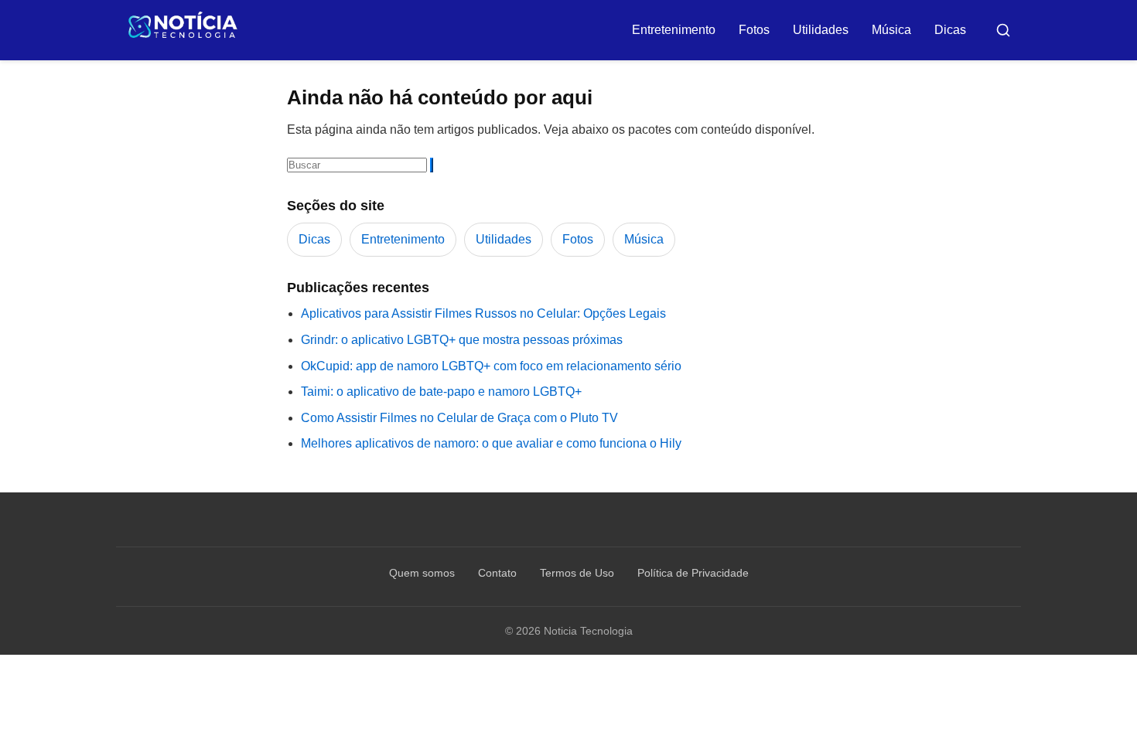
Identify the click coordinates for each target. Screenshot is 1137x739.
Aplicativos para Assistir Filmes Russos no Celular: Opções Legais (483, 313)
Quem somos (422, 573)
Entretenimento (673, 29)
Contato (497, 573)
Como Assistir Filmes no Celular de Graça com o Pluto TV (459, 417)
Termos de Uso (577, 573)
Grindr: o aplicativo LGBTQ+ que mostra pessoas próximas (462, 339)
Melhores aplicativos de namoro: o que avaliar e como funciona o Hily (491, 443)
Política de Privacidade (693, 573)
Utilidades (820, 29)
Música (891, 29)
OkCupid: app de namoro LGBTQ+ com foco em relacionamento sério (491, 366)
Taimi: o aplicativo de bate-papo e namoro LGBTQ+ (441, 391)
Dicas (950, 29)
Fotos (754, 29)
